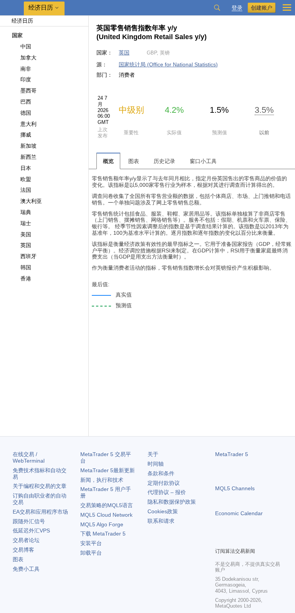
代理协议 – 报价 (167, 492)
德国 (25, 113)
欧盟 (25, 179)
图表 (18, 559)
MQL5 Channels (235, 488)
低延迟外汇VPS (31, 530)
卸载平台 (91, 553)
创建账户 (261, 8)
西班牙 (28, 256)
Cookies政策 (163, 511)
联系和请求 (161, 521)
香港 (25, 278)
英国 (25, 245)
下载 (103, 534)
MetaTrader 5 (231, 454)
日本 (25, 168)
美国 (25, 234)
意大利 (28, 124)
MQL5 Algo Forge (101, 524)
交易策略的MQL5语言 (106, 505)
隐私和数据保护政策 (172, 502)
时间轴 (156, 464)
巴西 (25, 102)
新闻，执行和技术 (101, 480)
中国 (25, 46)
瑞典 (25, 212)
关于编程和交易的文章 (39, 486)
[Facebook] (219, 540)
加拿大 (28, 57)
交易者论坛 (26, 540)
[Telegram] (232, 540)
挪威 (25, 135)
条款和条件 (161, 473)
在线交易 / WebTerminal (29, 457)
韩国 (25, 267)
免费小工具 (26, 569)
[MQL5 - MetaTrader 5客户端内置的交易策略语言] (12, 8)
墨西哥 (28, 90)
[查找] (217, 7)
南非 (25, 69)
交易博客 (23, 550)
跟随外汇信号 (29, 521)
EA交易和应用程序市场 (40, 512)
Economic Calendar (239, 513)
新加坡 (28, 146)
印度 (25, 79)
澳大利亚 (31, 201)
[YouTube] (256, 540)
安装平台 (91, 543)
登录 (237, 8)
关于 (153, 454)
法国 (25, 190)
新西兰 (28, 157)
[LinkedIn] (268, 540)
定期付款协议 (164, 483)
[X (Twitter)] (244, 540)
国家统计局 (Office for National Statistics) (168, 64)
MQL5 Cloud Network (106, 515)
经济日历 (22, 21)
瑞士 (25, 223)
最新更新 (107, 470)
